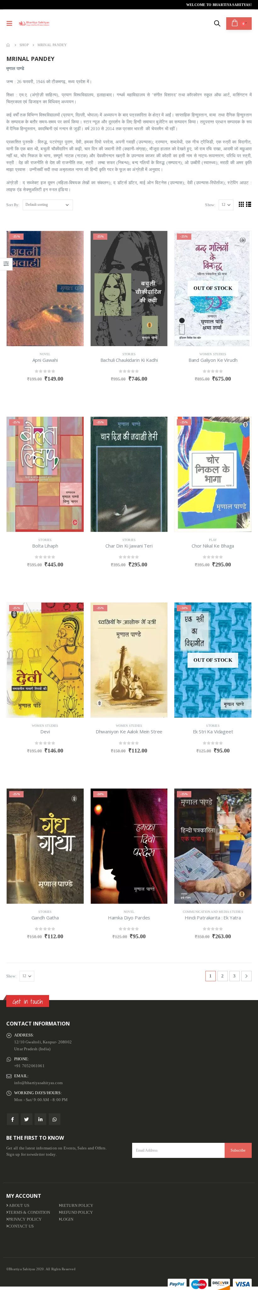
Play (213, 540)
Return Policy (77, 1205)
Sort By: (13, 205)
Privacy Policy (25, 1219)
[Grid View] (241, 204)
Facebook (13, 1119)
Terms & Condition (29, 1212)
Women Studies (212, 354)
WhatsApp (54, 1119)
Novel (45, 354)
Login (67, 1219)
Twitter (26, 1119)
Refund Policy (77, 1212)
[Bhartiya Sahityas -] (34, 23)
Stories (129, 354)
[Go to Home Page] (8, 44)
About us (18, 1205)
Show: (210, 205)
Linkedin (40, 1119)
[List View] (249, 204)
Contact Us (21, 1226)
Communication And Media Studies (213, 911)
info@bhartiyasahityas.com (38, 1083)
